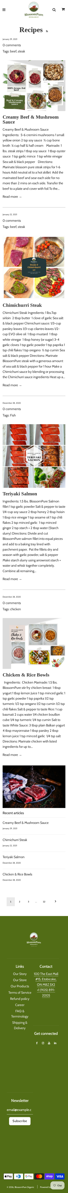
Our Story (20, 974)
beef (13, 51)
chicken (15, 609)
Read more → (12, 197)
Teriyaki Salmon (20, 493)
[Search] (54, 9)
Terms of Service (19, 993)
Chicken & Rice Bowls (26, 675)
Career (19, 1005)
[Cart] (63, 10)
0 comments (12, 45)
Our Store (20, 980)
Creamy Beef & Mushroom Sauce (31, 119)
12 (44, 901)
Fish (13, 415)
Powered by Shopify (49, 1187)
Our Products (20, 986)
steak (21, 51)
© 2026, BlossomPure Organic (20, 1187)
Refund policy (19, 999)
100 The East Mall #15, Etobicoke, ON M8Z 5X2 (46, 979)
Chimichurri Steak (22, 305)
